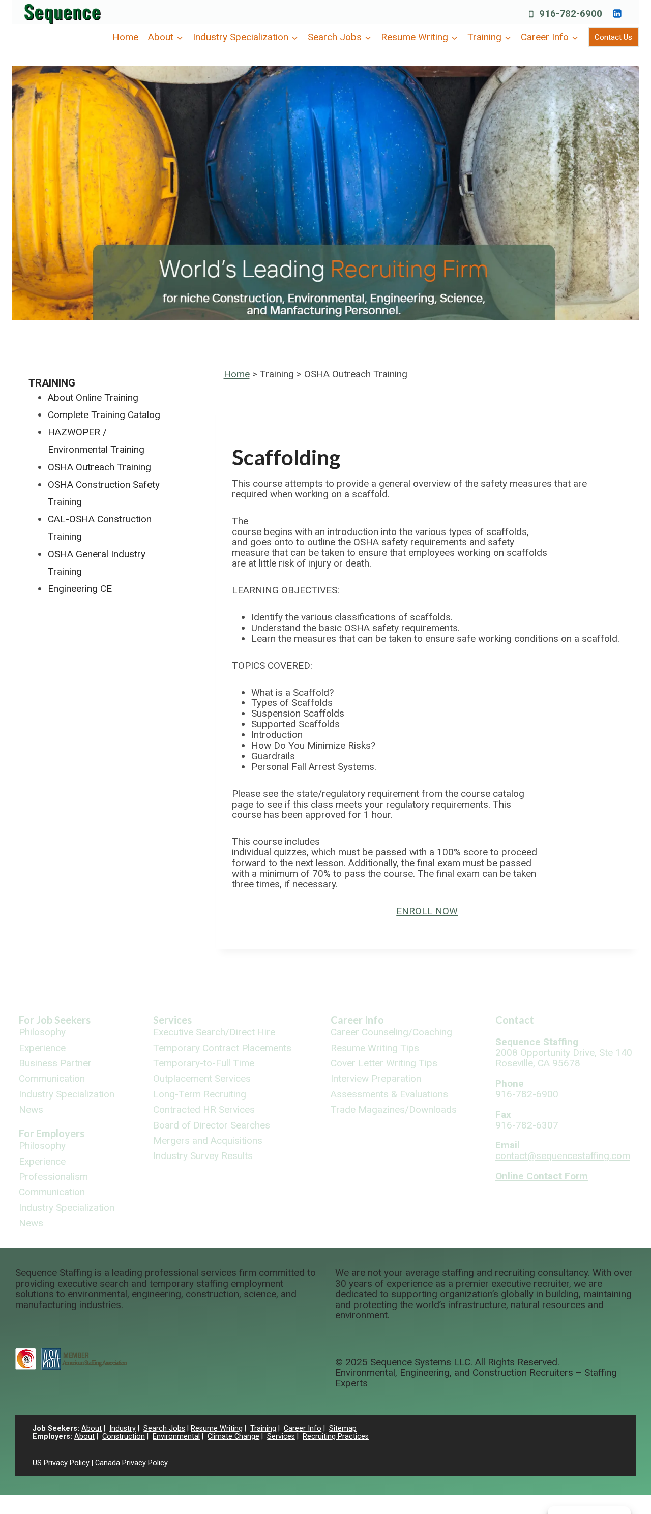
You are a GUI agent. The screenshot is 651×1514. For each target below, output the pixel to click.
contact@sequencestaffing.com (562, 1156)
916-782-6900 (526, 1094)
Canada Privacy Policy (131, 1463)
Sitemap (343, 1428)
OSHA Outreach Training (99, 467)
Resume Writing (217, 1428)
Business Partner (55, 1063)
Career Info (357, 1020)
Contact (514, 1020)
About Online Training (93, 397)
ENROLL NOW (427, 911)
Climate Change (233, 1436)
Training (51, 383)
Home (125, 37)
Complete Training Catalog (104, 415)
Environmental (176, 1436)
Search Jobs (164, 1428)
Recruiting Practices (336, 1436)
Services (172, 1020)
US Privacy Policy (61, 1463)
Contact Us (613, 37)
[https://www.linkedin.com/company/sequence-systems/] (617, 13)
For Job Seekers (55, 1020)
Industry (122, 1428)
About (91, 1428)
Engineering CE (80, 589)
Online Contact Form (541, 1176)
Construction (123, 1436)
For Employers (51, 1133)
